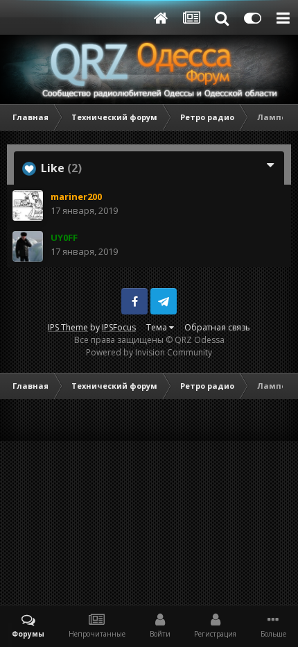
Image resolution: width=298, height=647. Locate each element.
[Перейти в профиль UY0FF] (27, 246)
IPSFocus (119, 327)
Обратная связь (217, 327)
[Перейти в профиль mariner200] (27, 205)
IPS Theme (68, 327)
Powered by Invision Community (149, 352)
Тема (157, 327)
